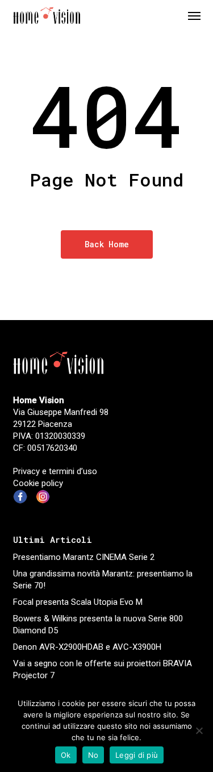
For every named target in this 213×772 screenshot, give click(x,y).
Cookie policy (38, 483)
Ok (66, 754)
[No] (198, 730)
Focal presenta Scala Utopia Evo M (78, 602)
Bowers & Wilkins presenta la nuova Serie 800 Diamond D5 (98, 624)
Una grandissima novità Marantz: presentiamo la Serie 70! (103, 579)
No (93, 754)
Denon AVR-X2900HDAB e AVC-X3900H (87, 647)
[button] (194, 15)
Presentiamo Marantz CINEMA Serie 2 (83, 557)
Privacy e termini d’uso (55, 471)
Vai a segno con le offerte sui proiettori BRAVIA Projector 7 (102, 669)
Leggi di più (136, 754)
